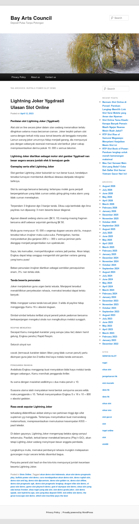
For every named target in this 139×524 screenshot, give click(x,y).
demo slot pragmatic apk (22, 483)
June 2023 (107, 322)
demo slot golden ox (59, 480)
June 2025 (107, 236)
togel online (107, 430)
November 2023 (110, 304)
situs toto (106, 410)
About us (35, 77)
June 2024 (107, 279)
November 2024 (110, 261)
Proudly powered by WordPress (78, 512)
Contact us (50, 77)
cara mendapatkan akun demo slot (56, 477)
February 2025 (109, 250)
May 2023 (107, 325)
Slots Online (25, 474)
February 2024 (109, 293)
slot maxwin (108, 383)
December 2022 (110, 343)
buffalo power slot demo (27, 477)
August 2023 (108, 315)
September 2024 (110, 268)
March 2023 (108, 333)
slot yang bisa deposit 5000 (49, 492)
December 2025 (110, 214)
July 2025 (107, 232)
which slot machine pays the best (52, 495)
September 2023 (110, 311)
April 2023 (107, 329)
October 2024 (109, 264)
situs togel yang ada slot (40, 489)
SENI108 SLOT (109, 355)
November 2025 (110, 218)
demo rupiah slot (82, 477)
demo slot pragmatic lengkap (49, 483)
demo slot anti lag (19, 480)
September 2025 (110, 225)
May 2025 (107, 239)
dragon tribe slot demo (75, 483)
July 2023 (107, 318)
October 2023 (109, 307)
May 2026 (107, 196)
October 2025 (109, 222)
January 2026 (109, 211)
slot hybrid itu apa (26, 492)
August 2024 (108, 272)
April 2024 (107, 286)
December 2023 (110, 300)
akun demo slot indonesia (52, 474)
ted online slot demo (72, 492)
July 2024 (107, 275)
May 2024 (107, 282)
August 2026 (108, 186)
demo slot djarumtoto (38, 480)
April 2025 (107, 243)
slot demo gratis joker (63, 489)
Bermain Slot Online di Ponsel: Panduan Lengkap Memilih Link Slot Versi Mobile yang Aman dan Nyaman (114, 109)
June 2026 (107, 193)
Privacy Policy (19, 77)
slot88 (105, 444)
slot (104, 423)
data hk (106, 389)
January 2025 (109, 254)
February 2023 (109, 336)
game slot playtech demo (38, 486)
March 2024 (108, 289)
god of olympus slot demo (64, 486)
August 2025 (108, 229)
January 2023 (109, 340)
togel (104, 362)
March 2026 (108, 204)
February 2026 (109, 207)
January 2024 (109, 297)
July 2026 (107, 189)
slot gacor (107, 416)
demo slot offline (78, 480)
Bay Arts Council (31, 17)
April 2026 (107, 200)
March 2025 (108, 247)
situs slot (106, 369)
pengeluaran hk (109, 376)
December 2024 (110, 257)
